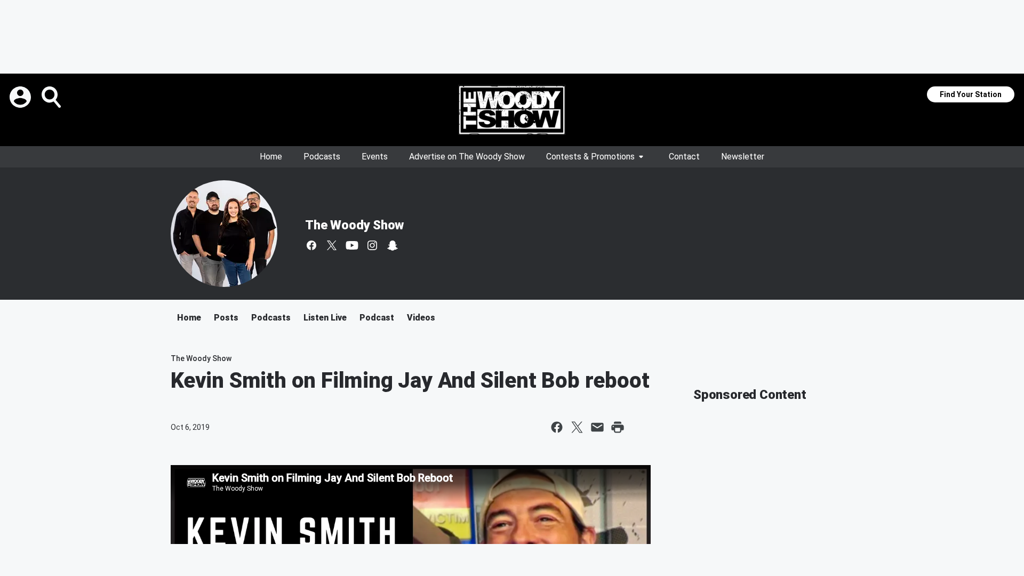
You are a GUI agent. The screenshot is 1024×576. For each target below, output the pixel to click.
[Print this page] (617, 427)
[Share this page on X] (577, 427)
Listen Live (325, 318)
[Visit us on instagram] (372, 245)
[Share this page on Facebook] (556, 427)
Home (271, 156)
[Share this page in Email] (597, 427)
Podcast (376, 318)
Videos (421, 318)
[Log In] (21, 97)
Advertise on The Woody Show (467, 156)
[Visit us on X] (331, 245)
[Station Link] (512, 110)
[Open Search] (52, 97)
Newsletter (742, 156)
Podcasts (321, 156)
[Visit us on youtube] (352, 245)
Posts (226, 318)
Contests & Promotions (590, 156)
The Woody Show (354, 225)
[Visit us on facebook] (311, 245)
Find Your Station (971, 94)
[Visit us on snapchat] (392, 245)
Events (375, 156)
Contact (684, 156)
